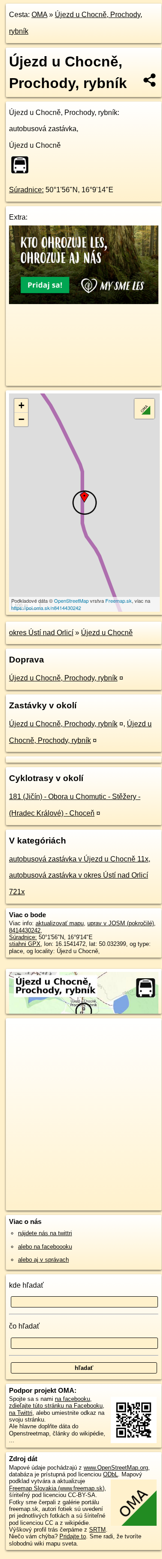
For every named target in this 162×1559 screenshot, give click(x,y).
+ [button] (21, 405)
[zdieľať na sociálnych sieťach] (150, 80)
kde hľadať (26, 1285)
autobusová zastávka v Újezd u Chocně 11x (78, 859)
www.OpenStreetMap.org (116, 1467)
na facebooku (72, 1399)
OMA (39, 14)
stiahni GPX (24, 944)
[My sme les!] (83, 301)
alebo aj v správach (43, 1259)
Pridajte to (72, 1536)
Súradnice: (26, 190)
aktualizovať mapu (60, 923)
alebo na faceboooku (45, 1246)
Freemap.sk (118, 600)
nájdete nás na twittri (45, 1233)
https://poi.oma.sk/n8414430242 (46, 607)
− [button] (21, 419)
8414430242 (24, 930)
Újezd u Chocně (107, 632)
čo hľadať (24, 1326)
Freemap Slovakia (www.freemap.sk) (56, 1488)
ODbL (110, 1474)
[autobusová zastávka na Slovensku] (22, 164)
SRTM (97, 1529)
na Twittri (20, 1412)
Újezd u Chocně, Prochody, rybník (63, 678)
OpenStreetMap (71, 600)
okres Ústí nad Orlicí (41, 632)
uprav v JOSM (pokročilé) (120, 923)
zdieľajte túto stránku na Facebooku (56, 1405)
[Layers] (144, 409)
